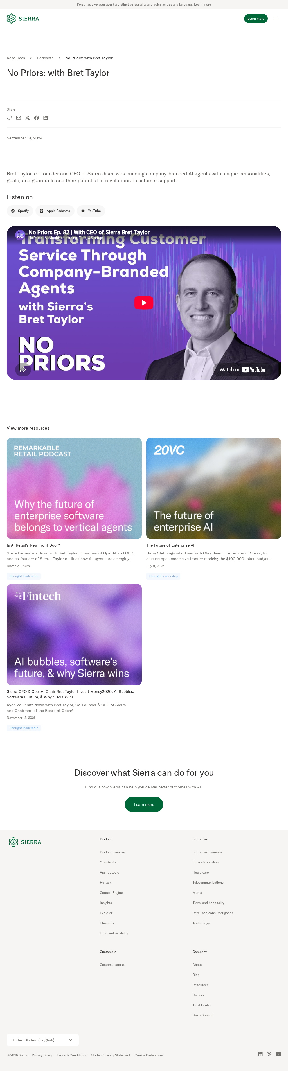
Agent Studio (109, 872)
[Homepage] (23, 18)
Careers (198, 995)
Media (197, 892)
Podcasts (45, 57)
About (197, 964)
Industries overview (207, 852)
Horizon (106, 882)
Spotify (23, 211)
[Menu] (275, 18)
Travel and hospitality (208, 903)
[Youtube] (278, 1054)
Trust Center (202, 1005)
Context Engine (111, 892)
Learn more (202, 4)
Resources (16, 57)
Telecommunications (208, 882)
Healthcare (201, 872)
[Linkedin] (260, 1054)
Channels (107, 923)
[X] (269, 1054)
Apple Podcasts (58, 211)
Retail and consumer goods (213, 913)
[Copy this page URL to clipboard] (9, 118)
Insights (106, 903)
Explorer (106, 913)
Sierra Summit (203, 1015)
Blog (196, 975)
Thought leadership (23, 576)
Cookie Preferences (149, 1055)
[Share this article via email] (18, 118)
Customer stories (112, 964)
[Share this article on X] (27, 118)
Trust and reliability (114, 933)
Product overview (113, 852)
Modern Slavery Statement (110, 1055)
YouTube (94, 211)
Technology (201, 923)
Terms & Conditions (71, 1055)
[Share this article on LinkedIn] (45, 118)
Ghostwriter (109, 862)
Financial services (206, 862)
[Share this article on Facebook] (36, 118)
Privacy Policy (42, 1055)
